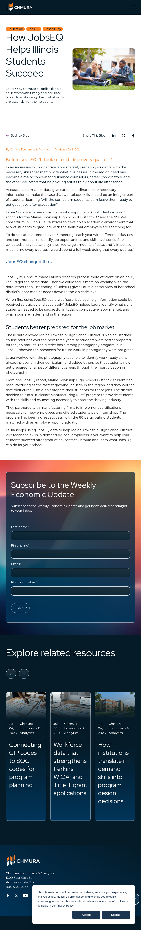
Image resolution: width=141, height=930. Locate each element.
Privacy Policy (65, 905)
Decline (115, 914)
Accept (86, 914)
